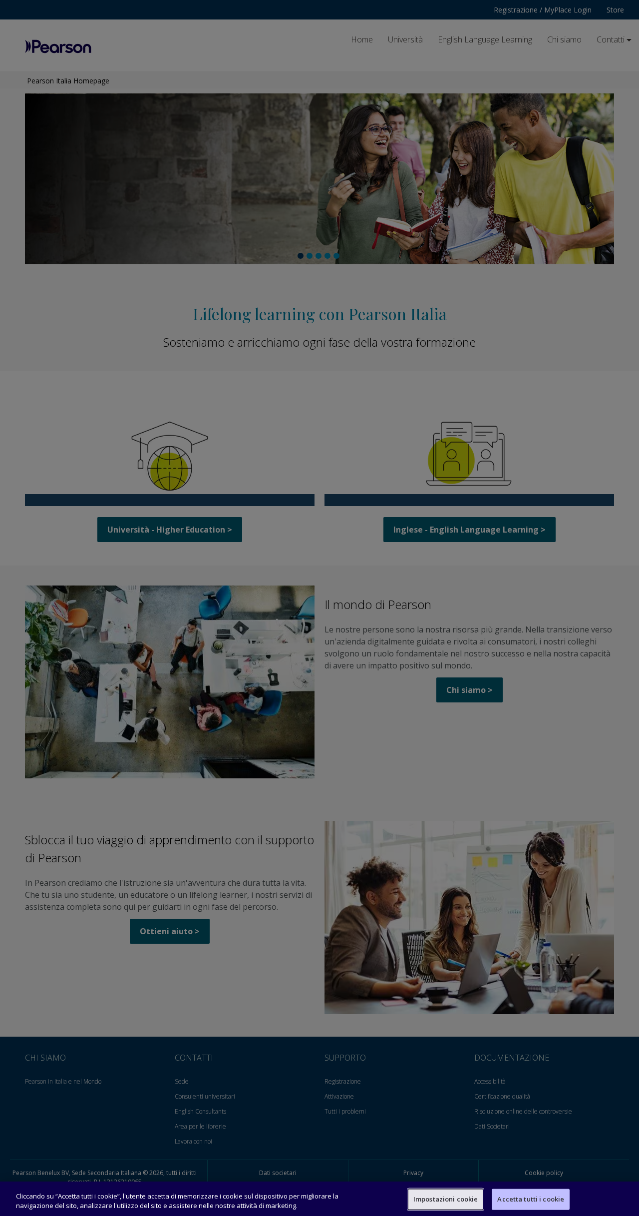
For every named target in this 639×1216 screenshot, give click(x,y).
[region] (319, 1199)
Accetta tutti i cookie (530, 1199)
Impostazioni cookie (445, 1199)
